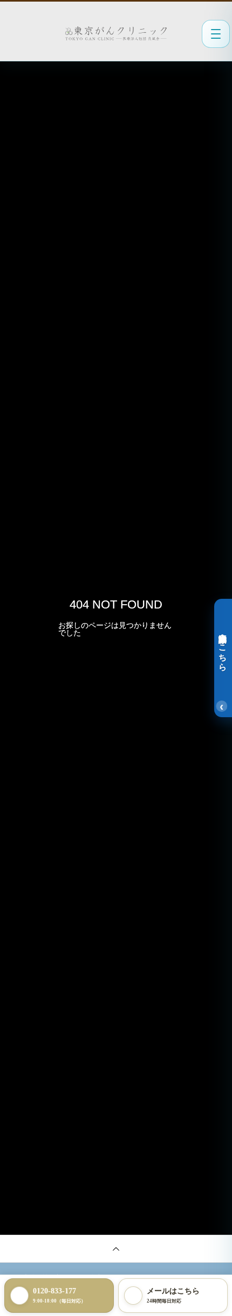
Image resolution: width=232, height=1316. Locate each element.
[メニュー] (216, 34)
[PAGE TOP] (116, 1248)
